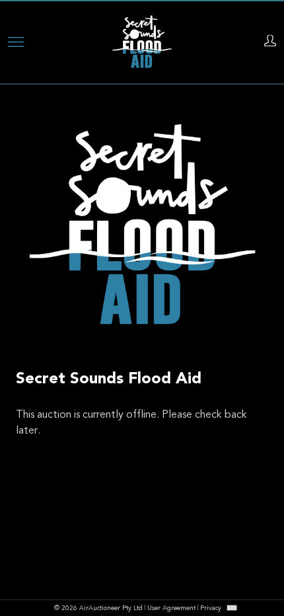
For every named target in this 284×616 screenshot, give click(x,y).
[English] (232, 607)
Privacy (210, 608)
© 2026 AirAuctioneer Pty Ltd (98, 608)
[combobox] (231, 607)
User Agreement (171, 608)
